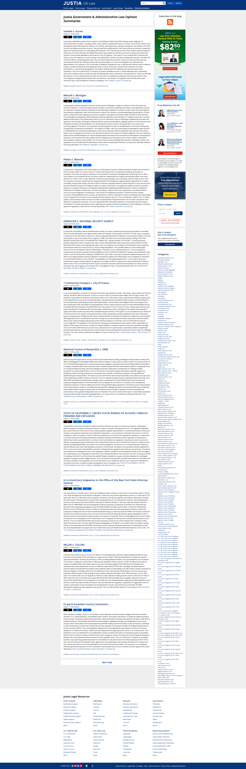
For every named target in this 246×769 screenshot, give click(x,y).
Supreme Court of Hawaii (165, 500)
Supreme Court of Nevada (166, 510)
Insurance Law (162, 381)
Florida (95, 746)
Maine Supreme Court (164, 409)
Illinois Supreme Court (164, 373)
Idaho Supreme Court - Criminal (167, 371)
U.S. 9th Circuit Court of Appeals (167, 556)
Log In (170, 3)
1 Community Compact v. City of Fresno (86, 283)
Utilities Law (161, 667)
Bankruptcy (161, 282)
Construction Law (163, 310)
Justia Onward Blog (160, 749)
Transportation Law (164, 532)
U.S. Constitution (69, 734)
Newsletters (129, 8)
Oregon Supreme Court (165, 464)
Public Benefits (162, 476)
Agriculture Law (162, 262)
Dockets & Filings (69, 752)
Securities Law (162, 484)
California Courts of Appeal (78, 340)
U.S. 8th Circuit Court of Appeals (167, 554)
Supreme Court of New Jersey (167, 512)
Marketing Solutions (142, 8)
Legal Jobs (126, 734)
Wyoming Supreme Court (165, 681)
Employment (127, 710)
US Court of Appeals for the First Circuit (170, 635)
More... (65, 725)
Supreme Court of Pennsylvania (167, 516)
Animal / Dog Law (163, 268)
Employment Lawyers (71, 713)
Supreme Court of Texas (165, 518)
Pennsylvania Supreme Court (167, 468)
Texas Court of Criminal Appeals (168, 526)
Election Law (162, 332)
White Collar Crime (163, 677)
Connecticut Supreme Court (166, 306)
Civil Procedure (92, 340)
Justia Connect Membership (163, 734)
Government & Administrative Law (97, 86)
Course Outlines (158, 713)
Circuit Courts (68, 746)
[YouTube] (75, 766)
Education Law (162, 330)
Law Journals (157, 716)
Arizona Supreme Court (165, 274)
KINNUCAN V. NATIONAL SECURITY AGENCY (88, 221)
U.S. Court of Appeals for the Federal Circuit (105, 595)
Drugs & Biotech (163, 328)
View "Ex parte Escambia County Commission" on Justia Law (93, 649)
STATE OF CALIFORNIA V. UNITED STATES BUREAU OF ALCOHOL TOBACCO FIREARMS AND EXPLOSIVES (106, 414)
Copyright (161, 316)
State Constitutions (100, 734)
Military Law (161, 427)
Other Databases (130, 731)
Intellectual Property (164, 383)
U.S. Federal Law (70, 731)
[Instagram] (81, 766)
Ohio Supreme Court (164, 460)
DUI (94, 713)
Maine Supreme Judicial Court (167, 411)
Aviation (160, 278)
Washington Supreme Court (166, 673)
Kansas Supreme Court (165, 395)
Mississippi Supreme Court (166, 431)
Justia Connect (121, 766)
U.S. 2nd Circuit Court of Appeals (168, 542)
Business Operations (130, 707)
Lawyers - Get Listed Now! (170, 220)
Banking (160, 280)
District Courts (68, 749)
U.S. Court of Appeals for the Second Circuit (105, 535)
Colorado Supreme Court (165, 300)
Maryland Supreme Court (165, 415)
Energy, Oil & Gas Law (165, 336)
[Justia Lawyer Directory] (92, 766)
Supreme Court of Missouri (166, 508)
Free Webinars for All (169, 105)
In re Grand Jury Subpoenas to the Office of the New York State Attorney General (106, 481)
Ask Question (170, 244)
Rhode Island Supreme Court (167, 482)
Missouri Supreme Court (165, 433)
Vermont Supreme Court (165, 669)
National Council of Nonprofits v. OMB (86, 349)
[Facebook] (78, 766)
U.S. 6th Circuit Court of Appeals (167, 550)
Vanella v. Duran (73, 31)
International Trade (164, 387)
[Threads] (84, 766)
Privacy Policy (166, 766)
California (96, 743)
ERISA (159, 345)
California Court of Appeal (166, 286)
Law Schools (106, 8)
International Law (163, 385)
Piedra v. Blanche (74, 159)
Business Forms (128, 740)
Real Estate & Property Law (166, 478)
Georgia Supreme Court (165, 355)
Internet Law (162, 389)
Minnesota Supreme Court (166, 429)
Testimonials (157, 752)
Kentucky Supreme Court (165, 397)
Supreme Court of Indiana (166, 504)
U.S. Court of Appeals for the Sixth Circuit (112, 150)
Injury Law (161, 379)
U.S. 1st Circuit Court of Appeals (167, 540)
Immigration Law (97, 212)
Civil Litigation (162, 292)
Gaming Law (161, 353)
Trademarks (127, 749)
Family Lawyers (68, 719)
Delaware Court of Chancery (166, 322)
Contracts (161, 314)
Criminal (96, 707)
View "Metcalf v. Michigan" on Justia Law (93, 145)
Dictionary (156, 704)
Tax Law (160, 522)
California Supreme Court (165, 290)
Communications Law (164, 304)
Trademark (161, 530)
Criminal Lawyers (69, 710)
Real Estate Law (163, 480)
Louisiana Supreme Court (165, 407)
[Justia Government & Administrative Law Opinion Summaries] (72, 3)
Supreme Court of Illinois (165, 502)
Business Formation (130, 704)
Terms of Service (154, 766)
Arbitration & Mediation (165, 272)
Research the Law (93, 8)
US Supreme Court (163, 663)
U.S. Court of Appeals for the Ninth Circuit (105, 273)
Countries (126, 752)
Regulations (67, 740)
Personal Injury (162, 470)
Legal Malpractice (163, 405)
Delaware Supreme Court (78, 86)
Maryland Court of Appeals (166, 413)
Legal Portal (131, 766)
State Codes (97, 737)
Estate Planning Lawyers (72, 716)
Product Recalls (128, 743)
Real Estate (127, 719)
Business (126, 701)
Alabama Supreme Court (165, 264)
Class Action (161, 298)
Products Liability (163, 472)
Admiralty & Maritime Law (166, 258)
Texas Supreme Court (164, 528)
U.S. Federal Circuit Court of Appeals (169, 613)
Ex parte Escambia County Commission (86, 604)
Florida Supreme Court (165, 351)
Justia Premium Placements (162, 740)
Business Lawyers (69, 707)
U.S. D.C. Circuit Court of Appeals (168, 611)
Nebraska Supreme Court (165, 439)
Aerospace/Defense (164, 260)
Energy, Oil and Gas (164, 338)
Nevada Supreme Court (165, 441)
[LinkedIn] (72, 766)
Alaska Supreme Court (165, 266)
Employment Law (163, 334)
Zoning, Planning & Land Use (167, 683)
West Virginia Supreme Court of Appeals (170, 675)
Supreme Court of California (166, 496)
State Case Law (98, 740)
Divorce (96, 710)
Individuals (97, 701)
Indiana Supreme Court (165, 377)
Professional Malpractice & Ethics (168, 474)
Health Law (161, 367)
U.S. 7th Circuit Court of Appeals (167, 552)
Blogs (155, 719)
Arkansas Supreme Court (165, 276)
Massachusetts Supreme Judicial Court (170, 419)
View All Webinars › (170, 153)
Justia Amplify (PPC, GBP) (162, 746)
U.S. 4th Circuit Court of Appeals (167, 546)
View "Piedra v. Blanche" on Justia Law (119, 206)
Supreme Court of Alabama (110, 654)
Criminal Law (162, 320)
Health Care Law (163, 365)
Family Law (161, 349)
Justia (68, 766)
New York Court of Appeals (166, 449)
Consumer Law (162, 312)
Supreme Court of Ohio (165, 514)
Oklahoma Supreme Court (166, 462)
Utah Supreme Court (164, 665)
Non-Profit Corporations (109, 402)
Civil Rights (73, 150)
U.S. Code (66, 737)
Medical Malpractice (164, 421)
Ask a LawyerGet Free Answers (167, 233)
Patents (160, 466)
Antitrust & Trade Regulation (166, 270)
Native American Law (164, 437)
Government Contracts (165, 359)
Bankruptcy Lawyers (70, 704)
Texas (95, 752)
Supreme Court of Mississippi (167, 506)
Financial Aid (157, 710)
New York (96, 749)
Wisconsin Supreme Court (166, 679)
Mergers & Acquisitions (165, 423)
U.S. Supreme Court (164, 615)
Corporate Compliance (165, 318)
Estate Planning (162, 347)
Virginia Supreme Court (165, 671)
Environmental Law (164, 343)
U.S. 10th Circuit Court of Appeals (168, 536)
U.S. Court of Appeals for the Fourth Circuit (117, 212)
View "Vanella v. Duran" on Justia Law (117, 81)
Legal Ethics (161, 403)
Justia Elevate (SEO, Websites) (163, 743)
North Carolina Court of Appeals (168, 453)
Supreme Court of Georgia (166, 498)
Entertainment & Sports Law (166, 341)
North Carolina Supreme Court (167, 456)
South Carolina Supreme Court (167, 486)
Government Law (163, 361)
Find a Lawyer (68, 8)
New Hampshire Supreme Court (167, 443)
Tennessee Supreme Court (166, 524)
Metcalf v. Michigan (75, 95)
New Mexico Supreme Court (166, 447)
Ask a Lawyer (80, 8)
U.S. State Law (99, 731)
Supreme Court (68, 743)
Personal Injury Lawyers (72, 722)
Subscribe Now (170, 195)
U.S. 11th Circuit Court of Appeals (168, 538)
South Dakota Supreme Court (167, 488)
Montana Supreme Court (165, 435)
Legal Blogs (127, 737)
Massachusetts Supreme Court (167, 417)
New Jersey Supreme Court (166, 445)
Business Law (74, 402)
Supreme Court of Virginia (166, 520)
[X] (89, 766)
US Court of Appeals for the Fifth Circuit (170, 633)
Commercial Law (163, 302)
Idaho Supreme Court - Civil (166, 369)
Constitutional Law (103, 340)
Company (139, 766)
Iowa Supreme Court (164, 391)
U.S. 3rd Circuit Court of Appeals (167, 544)
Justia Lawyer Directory (161, 737)
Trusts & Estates (163, 534)
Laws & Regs (118, 8)
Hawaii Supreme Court (165, 363)
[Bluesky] (86, 766)
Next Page (107, 662)
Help (145, 766)
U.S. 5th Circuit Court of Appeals (167, 548)
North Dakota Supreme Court (167, 458)
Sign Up (178, 3)
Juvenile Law (161, 393)
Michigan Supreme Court (165, 425)
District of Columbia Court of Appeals (169, 326)
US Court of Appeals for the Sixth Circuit (170, 653)
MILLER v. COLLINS (74, 544)
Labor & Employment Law (166, 399)
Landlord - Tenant (163, 401)
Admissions (157, 707)
